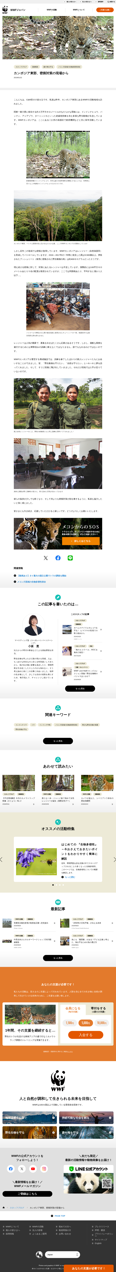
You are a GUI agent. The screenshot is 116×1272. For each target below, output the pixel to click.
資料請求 (100, 1)
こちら (70, 1051)
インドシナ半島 (45, 725)
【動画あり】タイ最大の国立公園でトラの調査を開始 (41, 576)
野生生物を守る (21, 729)
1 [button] (53, 885)
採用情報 (10, 1234)
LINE (70, 558)
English (98, 1243)
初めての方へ (65, 1226)
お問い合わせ (65, 1234)
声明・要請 (100, 1230)
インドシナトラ (21, 725)
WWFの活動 (52, 10)
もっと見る (80, 689)
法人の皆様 (37, 1230)
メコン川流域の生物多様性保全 (69, 67)
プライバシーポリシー (104, 1235)
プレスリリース (102, 1226)
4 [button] (63, 885)
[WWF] (3, 1208)
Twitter (46, 558)
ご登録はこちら (27, 1193)
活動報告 (35, 67)
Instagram (44, 1169)
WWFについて (79, 10)
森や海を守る (48, 67)
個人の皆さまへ (71, 1)
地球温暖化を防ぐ (30, 1119)
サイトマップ (101, 1240)
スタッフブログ (21, 67)
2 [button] (56, 885)
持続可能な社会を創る (87, 1119)
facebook (58, 558)
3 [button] (59, 885)
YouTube (33, 1169)
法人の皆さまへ (87, 1)
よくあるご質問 (39, 1234)
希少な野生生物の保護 (90, 725)
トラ (33, 725)
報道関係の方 (65, 1230)
